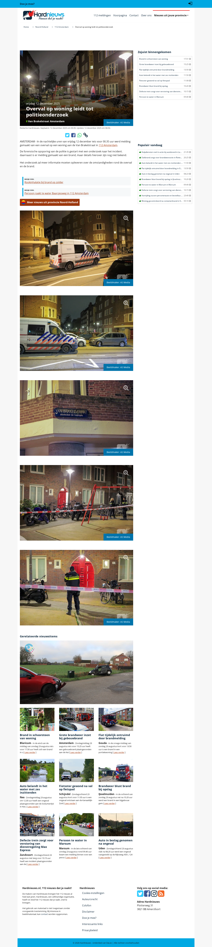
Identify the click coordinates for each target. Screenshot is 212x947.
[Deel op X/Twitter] (68, 136)
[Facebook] (147, 895)
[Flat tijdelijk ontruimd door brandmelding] (116, 719)
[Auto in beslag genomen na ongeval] (116, 824)
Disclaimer (88, 911)
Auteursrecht (90, 899)
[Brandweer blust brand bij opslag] (116, 770)
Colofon (86, 905)
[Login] (190, 3)
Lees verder (30, 752)
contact (44, 914)
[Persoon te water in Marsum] (76, 824)
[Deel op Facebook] (74, 136)
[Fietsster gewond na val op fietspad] (76, 770)
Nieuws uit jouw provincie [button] (170, 15)
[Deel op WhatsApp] (80, 136)
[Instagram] (154, 895)
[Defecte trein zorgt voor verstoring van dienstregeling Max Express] (37, 824)
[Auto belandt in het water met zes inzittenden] (37, 770)
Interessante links (92, 924)
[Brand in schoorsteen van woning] (37, 719)
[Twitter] (140, 895)
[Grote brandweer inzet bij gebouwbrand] (76, 719)
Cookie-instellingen (93, 893)
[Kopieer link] (86, 136)
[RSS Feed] (161, 895)
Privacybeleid (90, 930)
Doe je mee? (89, 918)
